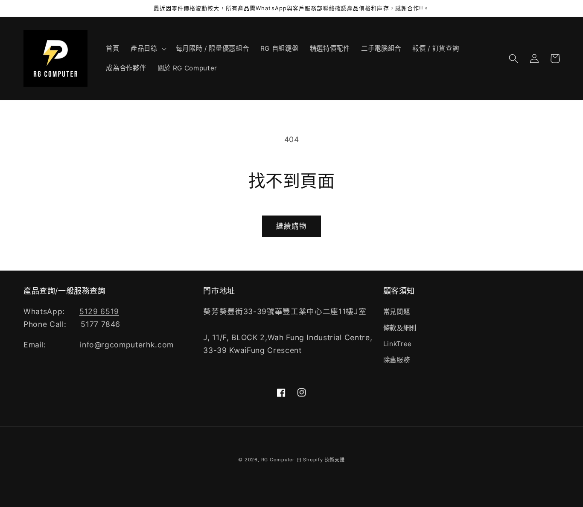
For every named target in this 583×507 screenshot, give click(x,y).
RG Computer (277, 460)
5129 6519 (99, 311)
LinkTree (397, 344)
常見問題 (396, 312)
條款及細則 (400, 328)
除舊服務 (396, 360)
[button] (147, 48)
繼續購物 (291, 226)
